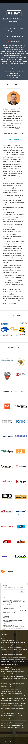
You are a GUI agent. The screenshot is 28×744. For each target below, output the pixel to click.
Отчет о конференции (14, 75)
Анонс (14, 69)
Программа (14, 73)
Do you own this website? (9, 592)
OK (22, 591)
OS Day (9, 741)
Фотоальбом (14, 77)
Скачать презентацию (14, 139)
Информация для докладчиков (14, 71)
